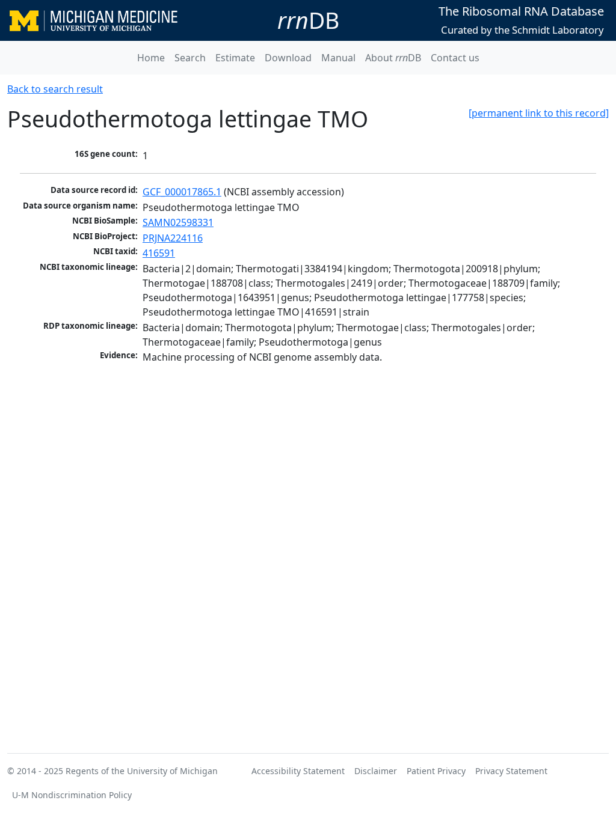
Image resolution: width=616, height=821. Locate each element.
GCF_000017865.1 (182, 191)
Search (190, 57)
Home (151, 57)
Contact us (455, 57)
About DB (393, 57)
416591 (159, 253)
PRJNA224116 (173, 238)
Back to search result (55, 89)
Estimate (235, 57)
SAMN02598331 (178, 222)
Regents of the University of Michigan (142, 771)
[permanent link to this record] (539, 113)
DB (308, 20)
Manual (338, 57)
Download (288, 57)
